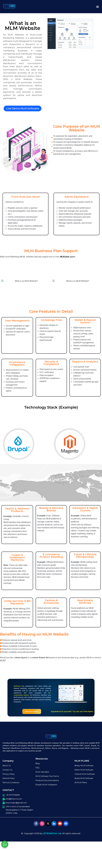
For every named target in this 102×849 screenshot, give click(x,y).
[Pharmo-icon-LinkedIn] (53, 823)
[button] (97, 7)
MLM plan (64, 257)
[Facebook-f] (36, 823)
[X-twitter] (48, 823)
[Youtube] (59, 823)
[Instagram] (42, 823)
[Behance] (65, 823)
